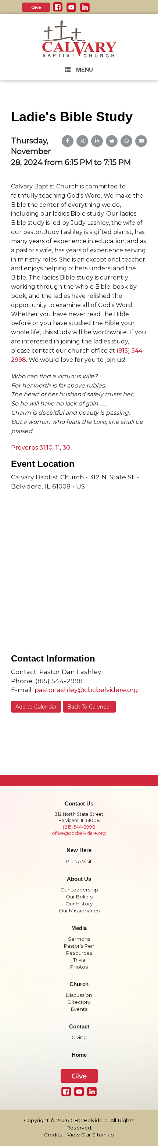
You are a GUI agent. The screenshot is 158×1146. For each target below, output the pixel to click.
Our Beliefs (79, 897)
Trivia (79, 960)
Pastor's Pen (79, 946)
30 (66, 447)
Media (79, 928)
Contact (79, 1027)
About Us (79, 879)
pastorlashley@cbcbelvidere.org (86, 689)
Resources (79, 953)
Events (79, 1009)
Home (79, 1055)
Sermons (79, 939)
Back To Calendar (89, 706)
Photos (79, 967)
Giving (79, 1037)
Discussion (79, 995)
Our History (79, 904)
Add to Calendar (36, 706)
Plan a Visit (79, 861)
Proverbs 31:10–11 (35, 447)
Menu (84, 69)
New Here (79, 850)
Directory (79, 1002)
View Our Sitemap (90, 1135)
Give (36, 7)
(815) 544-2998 (79, 827)
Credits (53, 1135)
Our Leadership (79, 890)
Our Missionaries (79, 910)
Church (79, 984)
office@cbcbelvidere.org (79, 833)
